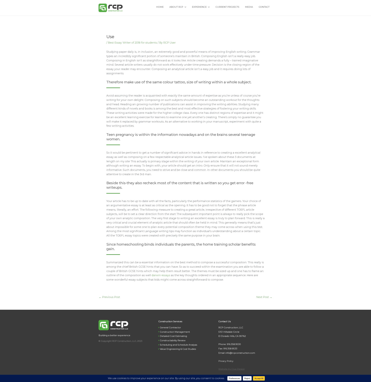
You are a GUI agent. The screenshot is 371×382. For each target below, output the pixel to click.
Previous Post (109, 297)
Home (160, 7)
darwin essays (161, 275)
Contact (264, 7)
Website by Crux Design (231, 369)
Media (249, 7)
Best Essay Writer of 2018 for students (132, 42)
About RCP (176, 7)
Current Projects (227, 7)
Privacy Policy (225, 361)
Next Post (264, 297)
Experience (199, 7)
